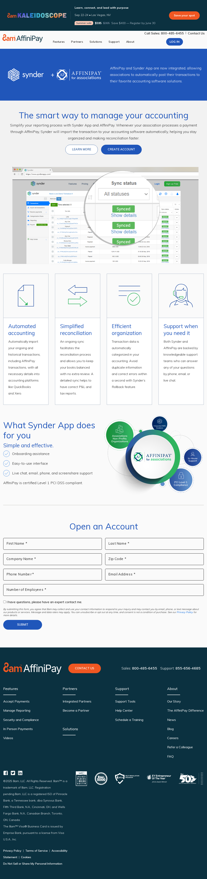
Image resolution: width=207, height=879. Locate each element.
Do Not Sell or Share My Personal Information (32, 863)
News (171, 720)
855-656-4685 (188, 668)
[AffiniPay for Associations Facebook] (5, 773)
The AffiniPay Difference (185, 710)
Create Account (121, 149)
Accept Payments (16, 701)
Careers (172, 738)
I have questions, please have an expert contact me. (44, 602)
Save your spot (184, 15)
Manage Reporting (16, 710)
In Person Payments (18, 729)
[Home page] (22, 38)
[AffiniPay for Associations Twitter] (13, 773)
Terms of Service (36, 850)
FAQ (170, 756)
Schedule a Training (129, 720)
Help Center (124, 710)
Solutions (96, 42)
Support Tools (125, 701)
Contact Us (196, 33)
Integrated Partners (77, 701)
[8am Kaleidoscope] (36, 15)
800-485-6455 (144, 668)
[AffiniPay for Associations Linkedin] (20, 773)
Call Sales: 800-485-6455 (164, 33)
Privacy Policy (185, 612)
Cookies (25, 857)
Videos (8, 738)
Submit (22, 624)
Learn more (85, 149)
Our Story (174, 701)
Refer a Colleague (180, 747)
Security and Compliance (21, 720)
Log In (175, 42)
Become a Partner (76, 710)
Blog (170, 729)
